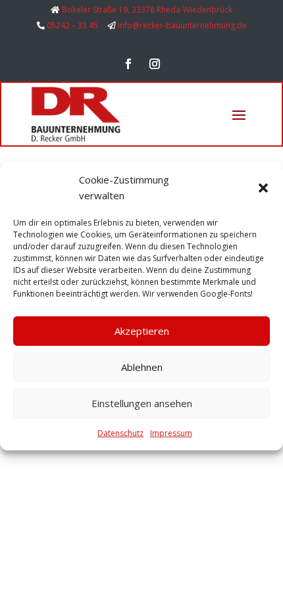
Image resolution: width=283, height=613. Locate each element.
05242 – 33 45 (72, 25)
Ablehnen (142, 367)
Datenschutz (120, 432)
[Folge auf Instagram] (154, 63)
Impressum (171, 432)
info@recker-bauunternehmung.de (182, 25)
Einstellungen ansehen (141, 403)
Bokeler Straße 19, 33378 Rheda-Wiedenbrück (147, 9)
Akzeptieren (142, 330)
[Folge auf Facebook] (128, 63)
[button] (263, 188)
